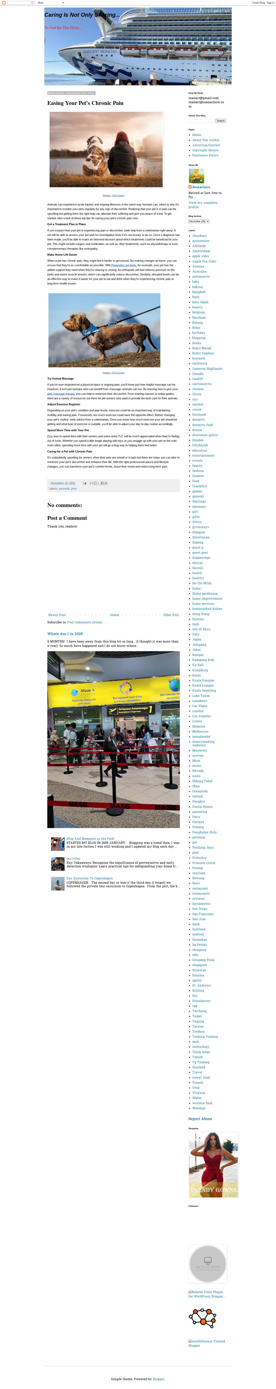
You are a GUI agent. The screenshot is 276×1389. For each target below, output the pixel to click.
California (199, 363)
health (197, 573)
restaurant (200, 889)
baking (197, 287)
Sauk (196, 924)
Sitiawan (199, 970)
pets (74, 489)
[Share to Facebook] (102, 483)
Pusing (197, 868)
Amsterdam (201, 251)
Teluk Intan (201, 1052)
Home (114, 615)
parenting (199, 812)
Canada (197, 374)
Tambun (198, 1032)
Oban (196, 786)
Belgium (198, 312)
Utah (196, 1088)
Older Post (171, 615)
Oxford (197, 796)
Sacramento (201, 904)
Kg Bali (198, 665)
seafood (198, 934)
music (196, 766)
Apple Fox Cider (204, 261)
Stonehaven (201, 1001)
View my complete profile (203, 205)
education (199, 451)
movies (197, 756)
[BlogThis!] (95, 483)
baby (195, 282)
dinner (197, 430)
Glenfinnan (201, 537)
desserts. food (202, 425)
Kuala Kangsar (203, 680)
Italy (196, 634)
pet (194, 842)
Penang (198, 827)
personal (198, 837)
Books (196, 343)
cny (195, 399)
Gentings (199, 501)
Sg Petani (199, 945)
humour (198, 619)
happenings (201, 558)
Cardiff (197, 379)
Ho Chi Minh (202, 583)
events (197, 461)
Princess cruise (203, 863)
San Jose (199, 919)
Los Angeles (201, 716)
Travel (197, 1072)
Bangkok (199, 292)
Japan (196, 639)
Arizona (198, 266)
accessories (200, 241)
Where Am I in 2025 (65, 634)
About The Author (206, 140)
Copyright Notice (205, 150)
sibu (195, 955)
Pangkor (198, 801)
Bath (195, 297)
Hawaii (197, 568)
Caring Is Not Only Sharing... (82, 15)
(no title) (73, 859)
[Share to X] (99, 483)
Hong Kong (200, 614)
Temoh (197, 1057)
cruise (196, 410)
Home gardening (205, 594)
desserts (198, 420)
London (198, 711)
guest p (197, 548)
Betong (197, 323)
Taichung (199, 1011)
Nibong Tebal (202, 781)
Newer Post (57, 615)
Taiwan (198, 1027)
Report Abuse (200, 1119)
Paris (196, 817)
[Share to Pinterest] (106, 483)
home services (203, 604)
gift (195, 512)
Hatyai (197, 563)
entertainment (203, 456)
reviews (198, 899)
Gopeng (198, 542)
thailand (198, 1067)
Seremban (199, 940)
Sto (194, 996)
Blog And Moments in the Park (90, 839)
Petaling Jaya (202, 848)
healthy (198, 578)
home (196, 589)
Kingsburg (200, 670)
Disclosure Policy (205, 155)
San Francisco (202, 914)
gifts (195, 517)
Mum (196, 761)
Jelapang (199, 645)
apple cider (200, 256)
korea (196, 675)
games (197, 491)
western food (202, 1103)
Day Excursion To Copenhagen (90, 878)
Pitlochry (199, 858)
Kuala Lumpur (203, 686)
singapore (199, 965)
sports (196, 980)
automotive (201, 277)
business (198, 358)
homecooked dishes (207, 609)
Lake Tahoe (201, 696)
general (64, 489)
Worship (198, 1108)
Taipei (197, 1016)
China (196, 394)
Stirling (198, 991)
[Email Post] (84, 483)
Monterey (199, 751)
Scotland (199, 929)
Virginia (198, 1093)
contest (198, 404)
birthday (198, 333)
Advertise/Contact (206, 145)
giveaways (200, 527)
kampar (198, 655)
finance (198, 476)
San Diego (199, 909)
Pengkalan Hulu (204, 832)
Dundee (198, 440)
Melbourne (200, 732)
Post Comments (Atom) (84, 622)
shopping (199, 950)
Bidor (196, 328)
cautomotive (201, 384)
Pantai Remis (202, 807)
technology (201, 1047)
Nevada (198, 771)
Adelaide (199, 246)
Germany (199, 507)
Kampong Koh (203, 660)
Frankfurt (199, 486)
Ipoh (195, 624)
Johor (196, 650)
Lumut (197, 721)
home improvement (207, 599)
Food (195, 481)
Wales (196, 1098)
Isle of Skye (201, 629)
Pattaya (198, 822)
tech (195, 1042)
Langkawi (199, 701)
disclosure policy (205, 435)
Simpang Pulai (203, 960)
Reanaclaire (201, 187)
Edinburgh (200, 445)
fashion (198, 471)
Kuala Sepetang (204, 691)
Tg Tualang (201, 1062)
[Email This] (92, 483)
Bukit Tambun (203, 353)
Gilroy (197, 522)
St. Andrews (201, 986)
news (196, 776)
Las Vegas (199, 706)
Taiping (198, 1021)
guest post (200, 553)
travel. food (201, 1078)
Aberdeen (199, 236)
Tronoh (197, 1083)
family (197, 466)
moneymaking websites (203, 744)
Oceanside (200, 791)
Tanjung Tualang (205, 1037)
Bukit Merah (201, 348)
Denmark (199, 415)
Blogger (158, 1379)
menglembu (201, 737)
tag (194, 1006)
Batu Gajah (200, 302)
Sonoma (198, 975)
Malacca (198, 726)
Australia (199, 272)
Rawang (198, 878)
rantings (198, 873)
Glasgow (198, 532)
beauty (197, 307)
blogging (199, 338)
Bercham (199, 318)
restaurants (201, 894)
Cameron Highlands (207, 369)
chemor (198, 389)
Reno (196, 883)
